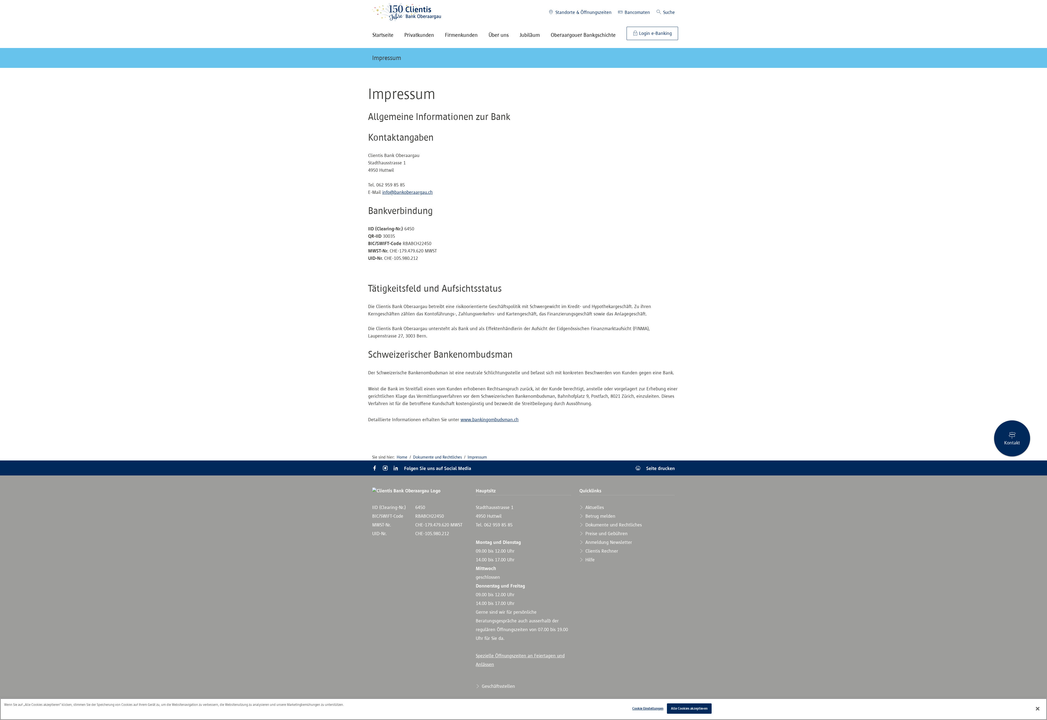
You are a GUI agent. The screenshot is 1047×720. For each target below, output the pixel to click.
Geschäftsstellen (497, 686)
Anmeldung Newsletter (608, 542)
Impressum (386, 57)
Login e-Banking (655, 33)
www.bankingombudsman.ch (490, 419)
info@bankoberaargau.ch (407, 192)
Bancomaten (636, 12)
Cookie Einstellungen (647, 708)
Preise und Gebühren (606, 533)
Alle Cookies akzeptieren (689, 708)
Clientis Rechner (601, 551)
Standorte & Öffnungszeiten (583, 12)
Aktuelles (594, 507)
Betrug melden (599, 516)
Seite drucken (660, 468)
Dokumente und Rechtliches (437, 457)
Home (402, 457)
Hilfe (589, 559)
